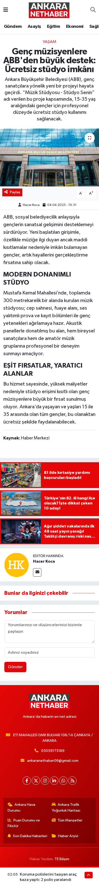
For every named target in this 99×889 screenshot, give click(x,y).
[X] (36, 780)
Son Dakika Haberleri (30, 836)
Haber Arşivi (68, 836)
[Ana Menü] (5, 10)
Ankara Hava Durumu (22, 807)
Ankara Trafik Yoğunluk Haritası (66, 807)
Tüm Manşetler (70, 820)
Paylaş (15, 192)
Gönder (15, 667)
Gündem (13, 26)
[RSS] (72, 780)
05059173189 (52, 751)
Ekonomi (75, 26)
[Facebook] (27, 780)
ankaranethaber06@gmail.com (52, 761)
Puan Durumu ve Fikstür (24, 823)
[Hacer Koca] (16, 565)
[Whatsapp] (63, 780)
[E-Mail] (37, 572)
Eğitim (53, 26)
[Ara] (93, 10)
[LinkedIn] (54, 780)
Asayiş (34, 26)
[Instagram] (45, 780)
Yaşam (49, 42)
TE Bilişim (62, 859)
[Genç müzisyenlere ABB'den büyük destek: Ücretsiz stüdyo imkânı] (49, 157)
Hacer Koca (31, 205)
